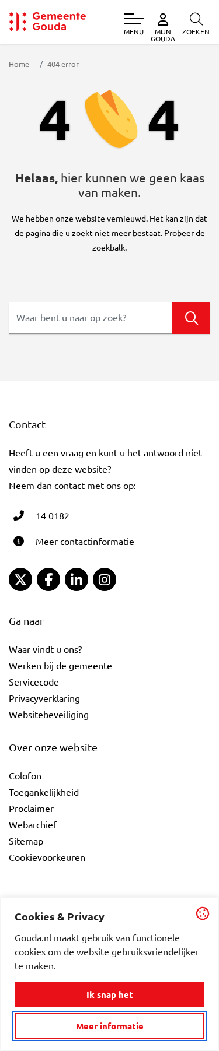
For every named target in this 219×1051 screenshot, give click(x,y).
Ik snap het (109, 994)
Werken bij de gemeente (60, 665)
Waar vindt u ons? (45, 649)
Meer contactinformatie (85, 541)
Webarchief (33, 824)
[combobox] (109, 318)
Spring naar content (28, 42)
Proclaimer (31, 808)
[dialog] (109, 974)
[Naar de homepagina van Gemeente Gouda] (47, 22)
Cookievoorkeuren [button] (47, 857)
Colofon (25, 775)
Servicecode (34, 681)
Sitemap (26, 840)
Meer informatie (110, 1026)
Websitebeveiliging (49, 714)
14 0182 (52, 515)
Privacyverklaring (44, 698)
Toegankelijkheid (44, 791)
